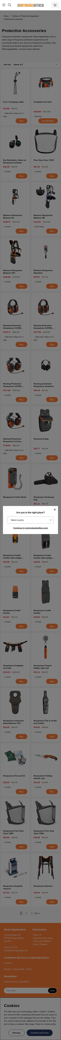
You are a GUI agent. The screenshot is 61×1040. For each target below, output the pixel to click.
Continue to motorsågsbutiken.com (30, 528)
